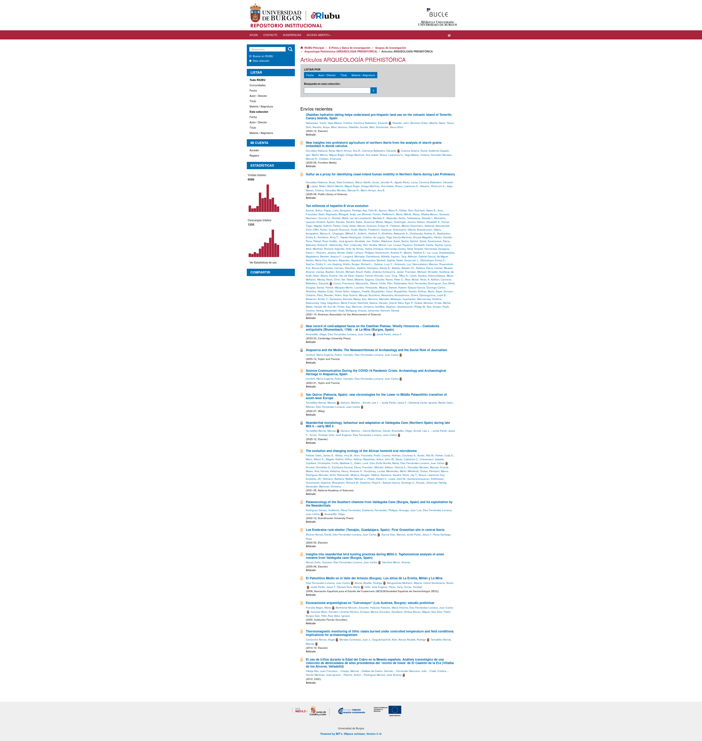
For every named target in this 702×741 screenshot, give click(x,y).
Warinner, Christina (363, 306)
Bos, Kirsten (434, 306)
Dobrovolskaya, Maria (440, 275)
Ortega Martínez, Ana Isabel (362, 155)
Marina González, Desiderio (387, 611)
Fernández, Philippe (386, 510)
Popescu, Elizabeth (413, 245)
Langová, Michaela (354, 256)
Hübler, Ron (406, 210)
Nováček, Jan (363, 241)
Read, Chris (333, 279)
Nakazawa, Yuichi (316, 123)
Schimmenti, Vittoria (404, 229)
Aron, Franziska (363, 455)
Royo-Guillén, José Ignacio (337, 241)
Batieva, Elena (424, 268)
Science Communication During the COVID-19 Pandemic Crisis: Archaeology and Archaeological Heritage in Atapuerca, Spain (376, 372)
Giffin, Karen (320, 229)
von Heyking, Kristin (338, 264)
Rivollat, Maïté (340, 218)
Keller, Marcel (357, 225)
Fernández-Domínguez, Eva (431, 283)
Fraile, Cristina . (439, 671)
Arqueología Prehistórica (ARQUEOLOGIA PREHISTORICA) (340, 51)
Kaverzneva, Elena (439, 241)
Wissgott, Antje (347, 214)
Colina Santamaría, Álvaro (438, 583)
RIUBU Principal (314, 48)
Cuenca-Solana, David (414, 150)
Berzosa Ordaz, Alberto (423, 123)
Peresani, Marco (438, 471)
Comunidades (258, 85)
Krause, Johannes (368, 310)
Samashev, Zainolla (341, 299)
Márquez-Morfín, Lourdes (349, 287)
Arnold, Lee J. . (371, 402)
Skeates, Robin (332, 295)
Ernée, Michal (442, 303)
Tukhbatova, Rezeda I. (420, 218)
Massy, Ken (360, 299)
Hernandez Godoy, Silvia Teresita (404, 248)
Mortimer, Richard (323, 248)
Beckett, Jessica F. (330, 256)
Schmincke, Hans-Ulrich (389, 127)
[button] (449, 35)
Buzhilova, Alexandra (381, 295)
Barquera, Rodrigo (350, 210)
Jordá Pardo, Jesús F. (389, 334)
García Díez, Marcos (393, 534)
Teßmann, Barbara (333, 478)
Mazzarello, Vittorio (367, 283)
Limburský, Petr (359, 245)
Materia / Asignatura (261, 106)
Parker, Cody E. (444, 455)
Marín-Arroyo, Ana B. (348, 150)
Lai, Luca (432, 252)
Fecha (253, 90)
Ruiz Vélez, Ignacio (339, 616)
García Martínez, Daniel (376, 430)
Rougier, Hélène (370, 475)
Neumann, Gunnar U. (318, 218)
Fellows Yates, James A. (320, 455)
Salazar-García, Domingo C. (398, 482)
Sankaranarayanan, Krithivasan (425, 478)
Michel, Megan (384, 222)
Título (253, 101)
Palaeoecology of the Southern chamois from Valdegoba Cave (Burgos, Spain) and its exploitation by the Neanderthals (379, 504)
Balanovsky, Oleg (316, 303)
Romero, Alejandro (339, 260)
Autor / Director (258, 96)
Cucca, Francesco (343, 283)
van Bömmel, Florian (368, 214)
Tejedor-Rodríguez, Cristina (356, 237)
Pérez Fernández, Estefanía (357, 510)
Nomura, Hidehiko (348, 127)
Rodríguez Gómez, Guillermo (322, 510)
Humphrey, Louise (374, 471)
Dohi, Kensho (313, 127)
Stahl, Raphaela (327, 214)
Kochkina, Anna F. (328, 237)
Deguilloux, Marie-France (341, 303)
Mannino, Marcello (378, 299)
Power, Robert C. (377, 478)
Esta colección (261, 60)
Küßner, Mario (426, 291)
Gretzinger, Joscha (405, 222)
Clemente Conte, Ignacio (422, 402)
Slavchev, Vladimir (355, 268)
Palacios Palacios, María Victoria (389, 607)
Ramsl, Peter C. (395, 279)
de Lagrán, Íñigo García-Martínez (392, 237)
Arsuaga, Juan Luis (410, 510)
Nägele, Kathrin (323, 225)
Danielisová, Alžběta (378, 256)
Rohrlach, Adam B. (425, 210)
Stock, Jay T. (410, 475)
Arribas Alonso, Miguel (417, 611)
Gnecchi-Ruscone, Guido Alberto (348, 229)
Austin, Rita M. (425, 455)
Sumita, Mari (367, 127)
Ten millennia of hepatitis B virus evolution (337, 206)
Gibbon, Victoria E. (395, 467)
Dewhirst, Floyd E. (370, 482)
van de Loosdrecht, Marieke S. (367, 218)
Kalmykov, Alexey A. (378, 268)
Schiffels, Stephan (385, 306)
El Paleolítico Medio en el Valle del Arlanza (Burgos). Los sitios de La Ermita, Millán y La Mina (374, 578)
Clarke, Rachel (434, 245)
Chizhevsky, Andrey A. (422, 233)
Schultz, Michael (345, 271)
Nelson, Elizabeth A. (428, 222)
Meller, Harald (314, 306)
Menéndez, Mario (396, 471)
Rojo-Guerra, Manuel (355, 295)
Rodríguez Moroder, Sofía (321, 475)
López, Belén (318, 186)
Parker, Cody (340, 225)
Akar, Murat (411, 279)
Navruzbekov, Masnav (425, 264)
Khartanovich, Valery (429, 229)
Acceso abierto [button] (318, 35)
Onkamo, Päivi (314, 295)
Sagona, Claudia (374, 279)
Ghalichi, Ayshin (325, 222)
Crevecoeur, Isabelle (432, 459)
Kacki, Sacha (401, 241)
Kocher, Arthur (314, 210)
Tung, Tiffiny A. (399, 275)
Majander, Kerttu (395, 218)
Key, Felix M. (370, 210)
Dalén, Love (361, 463)
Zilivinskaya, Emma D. (432, 260)
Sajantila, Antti (343, 248)
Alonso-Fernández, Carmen (328, 268)
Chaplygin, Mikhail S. (344, 233)
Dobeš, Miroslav (424, 303)
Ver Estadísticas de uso (263, 262)
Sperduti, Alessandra (363, 260)
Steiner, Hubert (397, 287)
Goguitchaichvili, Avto (384, 639)
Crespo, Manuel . (350, 671)
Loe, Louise (394, 245)
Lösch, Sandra (418, 275)
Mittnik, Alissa (411, 214)
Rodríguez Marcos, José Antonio (383, 675)
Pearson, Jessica (326, 252)
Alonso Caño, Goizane (319, 562)
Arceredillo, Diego (316, 334)
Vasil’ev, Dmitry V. (316, 264)
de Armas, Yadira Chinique (367, 248)
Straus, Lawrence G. (391, 155)
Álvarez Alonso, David (318, 534)
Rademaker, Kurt (403, 283)
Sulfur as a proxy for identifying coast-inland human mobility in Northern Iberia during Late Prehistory (380, 174)
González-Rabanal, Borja (320, 150)
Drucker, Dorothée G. (318, 467)
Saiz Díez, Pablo (440, 611)
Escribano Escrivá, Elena (346, 467)
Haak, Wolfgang (347, 310)
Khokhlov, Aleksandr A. (395, 233)
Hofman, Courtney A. (404, 455)
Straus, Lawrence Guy (431, 475)
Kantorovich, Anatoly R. (388, 252)
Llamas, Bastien (325, 271)
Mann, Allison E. (315, 459)
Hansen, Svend (388, 303)
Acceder (254, 150)
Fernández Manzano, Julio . (412, 671)
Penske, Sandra (345, 222)
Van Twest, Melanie (352, 279)
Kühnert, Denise (390, 310)
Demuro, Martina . (351, 402)
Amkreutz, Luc (403, 264)
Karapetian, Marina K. (318, 233)
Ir (373, 90)
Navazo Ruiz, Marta (348, 587)
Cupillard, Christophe (318, 463)
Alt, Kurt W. (329, 306)
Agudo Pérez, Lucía (406, 182)
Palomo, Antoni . (353, 675)
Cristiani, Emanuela (330, 158)
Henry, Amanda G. (352, 471)
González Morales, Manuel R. (342, 190)
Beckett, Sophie (386, 260)
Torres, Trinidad (318, 435)
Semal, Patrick (325, 287)
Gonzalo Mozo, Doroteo (324, 611)
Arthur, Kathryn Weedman (360, 459)
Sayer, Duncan (444, 291)
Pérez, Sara (396, 587)
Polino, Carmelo (344, 354)
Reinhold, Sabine (367, 303)
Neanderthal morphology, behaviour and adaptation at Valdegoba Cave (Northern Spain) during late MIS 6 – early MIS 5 (378, 424)
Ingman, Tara (398, 256)
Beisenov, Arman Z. (317, 299)
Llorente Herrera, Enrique (354, 611)
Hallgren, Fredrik (360, 291)
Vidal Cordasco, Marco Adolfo (353, 182)
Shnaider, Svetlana (438, 271)
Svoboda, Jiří (313, 478)
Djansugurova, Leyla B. (432, 295)
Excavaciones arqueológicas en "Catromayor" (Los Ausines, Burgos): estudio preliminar (370, 603)
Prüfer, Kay (343, 306)
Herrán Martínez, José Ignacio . (324, 675)
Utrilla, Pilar (385, 283)
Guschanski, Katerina (318, 482)
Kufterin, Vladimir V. (369, 233)
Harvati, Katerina (330, 471)
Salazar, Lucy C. (383, 264)
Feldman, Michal (399, 225)
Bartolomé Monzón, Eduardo (352, 607)
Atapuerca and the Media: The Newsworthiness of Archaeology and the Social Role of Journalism (376, 350)
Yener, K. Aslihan (429, 279)
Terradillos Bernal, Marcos (321, 402)
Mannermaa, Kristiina (429, 299)
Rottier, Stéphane (382, 241)
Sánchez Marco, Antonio (396, 562)
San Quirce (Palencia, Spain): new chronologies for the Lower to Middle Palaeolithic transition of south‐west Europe (376, 396)
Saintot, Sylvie (418, 241)
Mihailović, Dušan (418, 471)
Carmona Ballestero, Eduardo (371, 123)
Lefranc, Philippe (364, 252)
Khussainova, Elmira (406, 295)
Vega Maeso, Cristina (340, 123)
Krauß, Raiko (363, 271)
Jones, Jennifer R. (382, 182)
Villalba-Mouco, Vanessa (435, 214)
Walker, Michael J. (355, 478)
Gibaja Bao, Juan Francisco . (322, 671)
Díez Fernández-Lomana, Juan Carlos (350, 334)
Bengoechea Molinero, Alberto (404, 583)
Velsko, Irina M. (344, 455)
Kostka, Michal (377, 245)
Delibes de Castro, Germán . (378, 671)
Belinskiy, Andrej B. (317, 245)
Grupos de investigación (390, 48)
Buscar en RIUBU (263, 56)
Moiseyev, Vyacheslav (403, 299)
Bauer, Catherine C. (407, 459)
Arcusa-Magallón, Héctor (427, 237)
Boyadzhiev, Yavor (381, 291)
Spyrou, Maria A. (388, 210)
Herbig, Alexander (326, 310)
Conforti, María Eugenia (319, 354)
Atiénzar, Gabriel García (421, 256)
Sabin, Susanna (365, 222)
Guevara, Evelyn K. (378, 225)
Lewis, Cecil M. (397, 478)
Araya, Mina (330, 127)
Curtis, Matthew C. (342, 463)
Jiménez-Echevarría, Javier (388, 271)
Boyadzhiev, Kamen (405, 291)
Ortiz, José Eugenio (340, 435)
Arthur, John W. (385, 459)
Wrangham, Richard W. (345, 482)
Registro (254, 155)
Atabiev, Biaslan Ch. (403, 268)
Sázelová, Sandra (391, 475)
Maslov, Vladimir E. (414, 252)
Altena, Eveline (329, 275)
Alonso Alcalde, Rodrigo (368, 583)
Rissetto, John (400, 123)
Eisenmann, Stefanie (422, 225)
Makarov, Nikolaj (315, 279)
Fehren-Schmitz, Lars (377, 275)
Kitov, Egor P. (405, 303)
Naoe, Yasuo (446, 123)
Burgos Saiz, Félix (316, 616)
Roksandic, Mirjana (376, 287)
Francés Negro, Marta (318, 607)
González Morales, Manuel (423, 467)
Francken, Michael (415, 271)
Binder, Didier (345, 252)
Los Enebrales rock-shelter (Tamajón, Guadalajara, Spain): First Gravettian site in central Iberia (375, 529)
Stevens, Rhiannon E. (432, 186)
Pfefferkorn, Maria (392, 214)
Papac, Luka (331, 210)
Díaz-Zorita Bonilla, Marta (384, 463)
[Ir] (290, 49)
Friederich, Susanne (379, 229)
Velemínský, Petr (338, 245)
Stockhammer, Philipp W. (411, 306)
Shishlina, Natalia (316, 291)
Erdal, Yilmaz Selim (338, 291)
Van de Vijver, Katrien (351, 275)
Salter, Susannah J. (407, 260)
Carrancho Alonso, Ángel (320, 639)
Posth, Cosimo (382, 455)
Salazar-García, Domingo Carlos (426, 287)
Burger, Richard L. (362, 264)
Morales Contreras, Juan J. (355, 639)
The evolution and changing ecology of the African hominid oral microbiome (361, 451)
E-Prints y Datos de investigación (350, 48)
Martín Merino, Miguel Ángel (328, 155)
